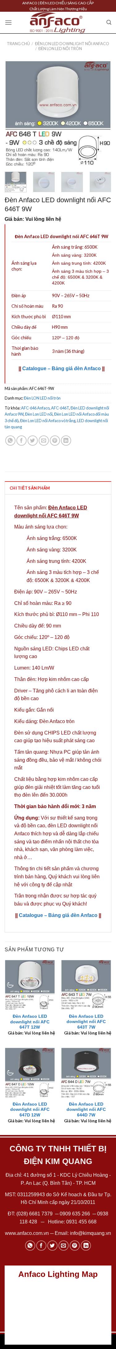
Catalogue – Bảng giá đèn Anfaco (61, 368)
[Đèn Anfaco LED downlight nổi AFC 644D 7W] (86, 1072)
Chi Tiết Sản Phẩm (30, 488)
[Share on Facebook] (21, 440)
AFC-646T (60, 407)
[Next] (101, 113)
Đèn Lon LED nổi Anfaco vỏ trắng (47, 420)
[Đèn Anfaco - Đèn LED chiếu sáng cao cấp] (58, 22)
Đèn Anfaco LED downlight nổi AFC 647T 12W (29, 1022)
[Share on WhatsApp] (10, 440)
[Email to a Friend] (44, 440)
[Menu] (8, 22)
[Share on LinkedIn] (66, 440)
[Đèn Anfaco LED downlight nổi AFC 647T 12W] (30, 985)
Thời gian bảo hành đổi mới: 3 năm (55, 806)
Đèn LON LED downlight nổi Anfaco (72, 43)
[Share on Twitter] (33, 440)
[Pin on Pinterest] (55, 440)
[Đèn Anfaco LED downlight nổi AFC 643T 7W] (86, 985)
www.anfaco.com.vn (27, 1233)
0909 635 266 (75, 1213)
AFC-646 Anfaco (35, 407)
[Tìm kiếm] (108, 22)
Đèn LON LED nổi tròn (60, 48)
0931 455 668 (81, 1221)
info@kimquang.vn (90, 1233)
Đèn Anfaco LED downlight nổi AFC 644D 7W (86, 1109)
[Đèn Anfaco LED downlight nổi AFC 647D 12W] (30, 1072)
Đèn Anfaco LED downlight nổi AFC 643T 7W (86, 1022)
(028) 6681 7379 (35, 1213)
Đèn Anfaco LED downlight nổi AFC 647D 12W (29, 1109)
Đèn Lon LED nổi (39, 414)
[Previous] (14, 113)
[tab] (58, 487)
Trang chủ (18, 43)
